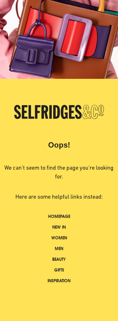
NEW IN (59, 227)
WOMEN (59, 238)
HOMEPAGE (59, 216)
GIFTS (59, 270)
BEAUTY (59, 259)
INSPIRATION (59, 280)
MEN (59, 248)
